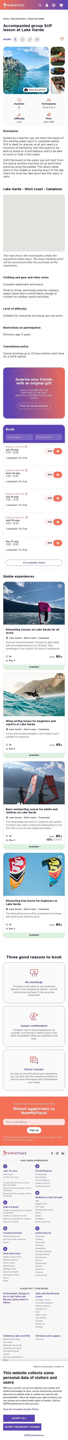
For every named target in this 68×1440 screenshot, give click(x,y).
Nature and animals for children (17, 1219)
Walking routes (9, 1269)
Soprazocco (41, 1309)
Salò (38, 1312)
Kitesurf (38, 1266)
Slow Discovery (18, 19)
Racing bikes (41, 1257)
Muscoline (7, 1342)
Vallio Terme (41, 1315)
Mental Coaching (42, 1222)
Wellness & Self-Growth (48, 1197)
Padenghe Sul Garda (12, 1345)
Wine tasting (40, 1177)
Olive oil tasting (42, 1180)
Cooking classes (42, 1186)
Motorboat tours (10, 1260)
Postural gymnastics (44, 1210)
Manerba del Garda (11, 1339)
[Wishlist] (62, 39)
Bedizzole (40, 1324)
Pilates (38, 1213)
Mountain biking (42, 1254)
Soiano (6, 1354)
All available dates (34, 563)
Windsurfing (40, 1263)
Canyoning (40, 1242)
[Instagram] (57, 1153)
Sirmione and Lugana (48, 1336)
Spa (37, 1201)
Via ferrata (39, 1236)
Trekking (39, 1239)
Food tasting (41, 1174)
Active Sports (43, 1233)
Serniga (39, 1327)
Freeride (39, 1272)
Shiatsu (38, 1216)
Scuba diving (41, 1275)
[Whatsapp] (22, 39)
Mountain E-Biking (43, 1251)
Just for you (10, 1171)
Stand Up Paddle (36, 19)
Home (6, 19)
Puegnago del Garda (12, 1348)
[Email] (37, 39)
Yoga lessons (41, 1204)
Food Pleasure (43, 1171)
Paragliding (40, 1248)
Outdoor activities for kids (15, 1216)
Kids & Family (11, 1207)
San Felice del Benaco (13, 1357)
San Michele (41, 1318)
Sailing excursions (11, 1275)
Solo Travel (8, 1174)
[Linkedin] (63, 1153)
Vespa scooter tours (12, 1257)
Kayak (5, 1281)
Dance (6, 1242)
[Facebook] (15, 39)
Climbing (39, 1245)
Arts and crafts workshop (14, 1239)
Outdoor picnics (42, 1183)
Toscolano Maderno (44, 1303)
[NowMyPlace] (14, 5)
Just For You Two (10, 1177)
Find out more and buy (34, 406)
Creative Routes (12, 1233)
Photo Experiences (11, 1236)
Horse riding (8, 1263)
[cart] (61, 5)
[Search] (39, 5)
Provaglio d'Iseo (43, 1300)
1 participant (14, 437)
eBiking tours (9, 1266)
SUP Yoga (39, 1207)
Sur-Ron (39, 1260)
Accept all (19, 1418)
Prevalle (39, 1321)
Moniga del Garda (11, 1351)
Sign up (34, 1130)
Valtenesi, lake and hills (16, 1336)
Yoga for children (11, 1222)
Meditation (40, 1219)
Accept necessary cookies (22, 1427)
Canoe (6, 1278)
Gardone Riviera (43, 1306)
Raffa (5, 1360)
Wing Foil (39, 1269)
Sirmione (40, 1339)
